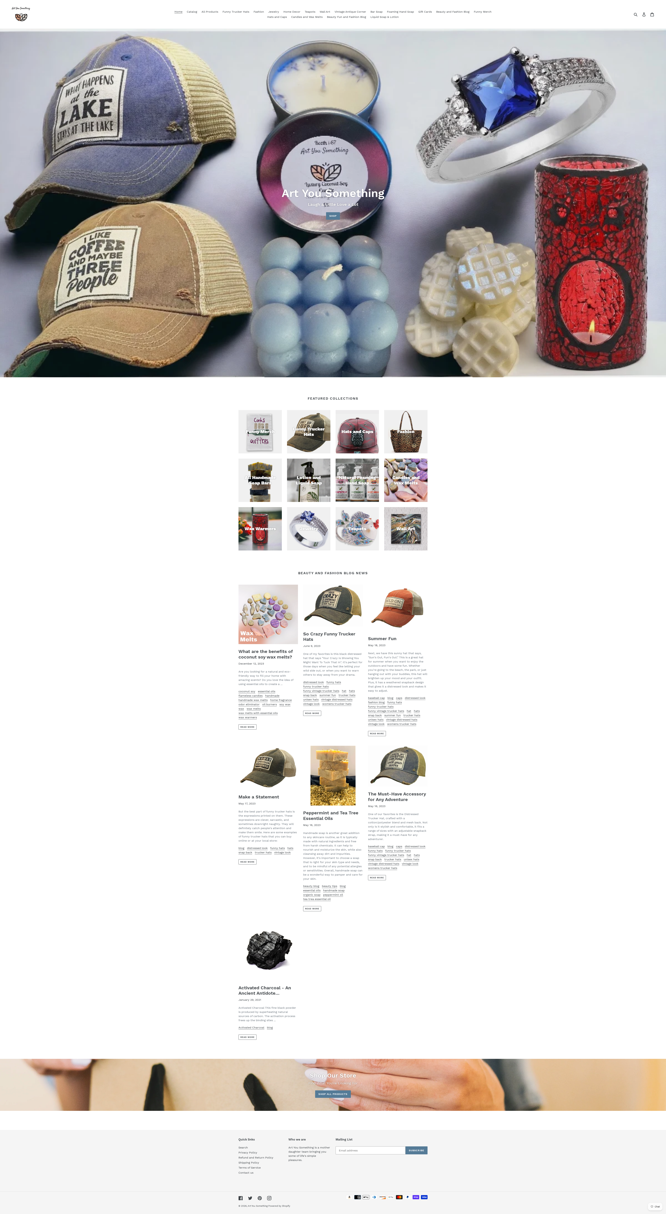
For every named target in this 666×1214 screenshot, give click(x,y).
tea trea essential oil (317, 899)
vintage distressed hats (336, 699)
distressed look (313, 682)
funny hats (333, 682)
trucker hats (347, 695)
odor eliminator (249, 704)
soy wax (285, 704)
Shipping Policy (248, 1162)
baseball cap (376, 698)
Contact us (245, 1172)
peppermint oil (333, 894)
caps (399, 698)
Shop (333, 215)
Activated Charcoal (251, 1027)
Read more (247, 727)
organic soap (312, 894)
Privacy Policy (247, 1152)
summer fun (327, 695)
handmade (272, 695)
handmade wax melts (253, 700)
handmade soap (334, 890)
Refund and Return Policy (255, 1157)
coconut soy (246, 691)
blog (390, 698)
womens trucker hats (336, 703)
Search (243, 1147)
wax (241, 708)
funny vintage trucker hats (321, 690)
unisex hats (311, 699)
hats (352, 690)
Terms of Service (249, 1167)
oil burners (269, 704)
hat (344, 690)
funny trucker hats (316, 686)
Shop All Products (332, 1094)
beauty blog (311, 886)
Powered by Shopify (279, 1206)
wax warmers (247, 717)
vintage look (311, 703)
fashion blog (376, 702)
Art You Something (258, 1206)
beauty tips (329, 886)
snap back (310, 695)
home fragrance (281, 700)
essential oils (266, 691)
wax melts (254, 708)
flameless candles (250, 695)
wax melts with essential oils (258, 713)
